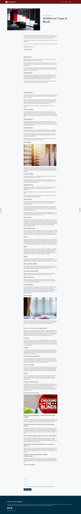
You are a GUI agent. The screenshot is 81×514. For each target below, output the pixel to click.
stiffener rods (36, 76)
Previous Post (1, 210)
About (66, 1)
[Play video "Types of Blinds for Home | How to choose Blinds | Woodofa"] (40, 403)
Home (62, 1)
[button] (74, 1)
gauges (28, 252)
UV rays (52, 368)
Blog (70, 1)
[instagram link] (8, 508)
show (32, 46)
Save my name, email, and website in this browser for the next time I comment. (40, 486)
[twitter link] (9, 508)
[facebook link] (11, 508)
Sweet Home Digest (14, 502)
